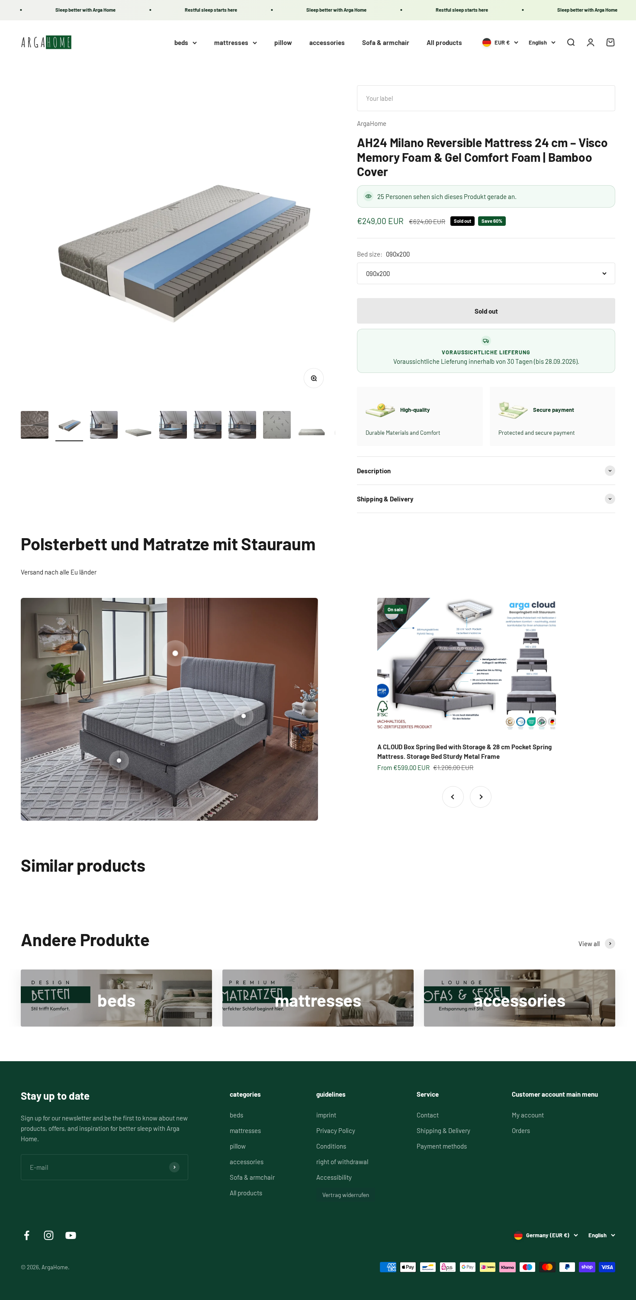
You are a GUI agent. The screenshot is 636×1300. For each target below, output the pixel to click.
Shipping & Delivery (443, 1130)
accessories (327, 42)
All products (444, 42)
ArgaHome (371, 123)
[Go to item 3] (104, 426)
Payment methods (442, 1146)
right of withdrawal (342, 1161)
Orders (521, 1130)
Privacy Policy (335, 1130)
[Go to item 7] (242, 426)
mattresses (231, 42)
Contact (428, 1115)
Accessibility (334, 1177)
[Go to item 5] (173, 426)
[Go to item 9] (311, 426)
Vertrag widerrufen (345, 1194)
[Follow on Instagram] (49, 1235)
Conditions (331, 1146)
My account (528, 1115)
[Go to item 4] (138, 426)
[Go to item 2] (69, 426)
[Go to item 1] (34, 426)
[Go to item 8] (277, 426)
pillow (283, 42)
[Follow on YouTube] (71, 1235)
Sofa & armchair (385, 42)
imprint (326, 1115)
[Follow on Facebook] (26, 1235)
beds (181, 42)
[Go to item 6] (208, 426)
